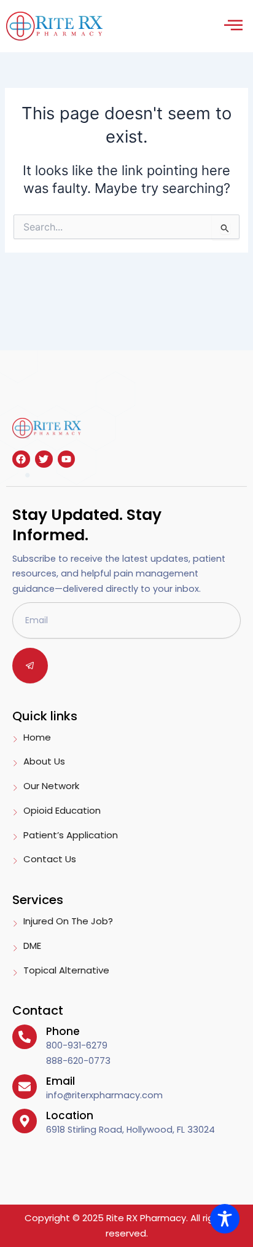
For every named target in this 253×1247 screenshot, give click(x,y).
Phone (63, 1031)
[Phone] (24, 1037)
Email (60, 1081)
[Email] (24, 1086)
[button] (233, 26)
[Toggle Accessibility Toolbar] (225, 1219)
